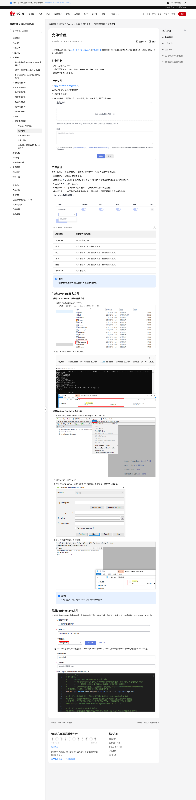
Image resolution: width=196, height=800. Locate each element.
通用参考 (16, 185)
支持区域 (16, 209)
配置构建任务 (20, 87)
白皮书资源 (17, 204)
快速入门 (16, 52)
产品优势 (113, 751)
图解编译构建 (114, 743)
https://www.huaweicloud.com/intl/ (58, 3)
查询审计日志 (20, 111)
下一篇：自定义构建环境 (146, 722)
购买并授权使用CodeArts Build (27, 70)
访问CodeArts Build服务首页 (66, 85)
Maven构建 (97, 50)
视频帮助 (16, 172)
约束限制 (169, 37)
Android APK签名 (25, 126)
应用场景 (113, 755)
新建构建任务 (20, 82)
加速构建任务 (20, 102)
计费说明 (16, 48)
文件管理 (21, 131)
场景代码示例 (18, 162)
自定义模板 (22, 140)
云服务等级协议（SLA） (23, 200)
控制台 (166, 14)
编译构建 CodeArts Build (69, 24)
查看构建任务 (20, 97)
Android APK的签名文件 (80, 50)
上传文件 (169, 43)
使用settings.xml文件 (174, 62)
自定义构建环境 (24, 135)
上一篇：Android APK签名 (62, 722)
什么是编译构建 (115, 747)
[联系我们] (148, 14)
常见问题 (16, 167)
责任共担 (16, 195)
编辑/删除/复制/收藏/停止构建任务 (29, 146)
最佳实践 (16, 153)
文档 (154, 14)
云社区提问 (70, 759)
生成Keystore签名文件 (174, 56)
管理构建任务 (20, 107)
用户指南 (16, 57)
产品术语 (16, 190)
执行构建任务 (20, 92)
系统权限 (16, 214)
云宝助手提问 (56, 759)
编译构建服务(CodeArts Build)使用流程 (28, 63)
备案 (159, 14)
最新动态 (16, 38)
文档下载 (16, 177)
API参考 (16, 157)
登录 (173, 14)
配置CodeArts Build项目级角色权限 (27, 76)
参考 (17, 116)
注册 (182, 14)
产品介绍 (16, 43)
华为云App (182, 7)
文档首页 (52, 24)
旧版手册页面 (20, 121)
